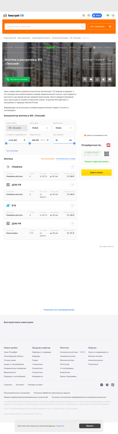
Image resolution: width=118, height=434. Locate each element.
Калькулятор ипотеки (72, 352)
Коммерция (84, 47)
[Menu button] (108, 15)
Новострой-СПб (10, 38)
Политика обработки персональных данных (52, 393)
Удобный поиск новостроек (19, 27)
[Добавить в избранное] (91, 79)
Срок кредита (58, 135)
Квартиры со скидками (41, 352)
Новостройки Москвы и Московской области (23, 414)
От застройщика (66, 368)
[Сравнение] (84, 79)
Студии (35, 360)
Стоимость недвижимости (16, 135)
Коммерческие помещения (15, 368)
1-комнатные (37, 364)
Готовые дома (10, 360)
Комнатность (58, 123)
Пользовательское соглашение (17, 393)
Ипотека (73, 47)
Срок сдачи (34, 123)
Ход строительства (41, 47)
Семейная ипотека (67, 356)
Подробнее (60, 426)
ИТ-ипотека (64, 364)
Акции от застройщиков (14, 364)
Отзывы (108, 47)
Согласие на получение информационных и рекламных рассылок (79, 397)
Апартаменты (37, 376)
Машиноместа (10, 372)
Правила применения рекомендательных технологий (26, 397)
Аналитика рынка (95, 360)
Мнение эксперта (95, 356)
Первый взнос (35, 135)
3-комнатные (37, 372)
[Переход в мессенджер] (112, 385)
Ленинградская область (41, 38)
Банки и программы (68, 376)
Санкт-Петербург (10, 352)
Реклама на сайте (35, 385)
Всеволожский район (60, 38)
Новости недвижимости (98, 352)
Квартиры (21, 47)
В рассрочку (65, 372)
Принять (90, 426)
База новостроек (24, 38)
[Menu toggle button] (113, 15)
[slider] (6, 143)
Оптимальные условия (65, 159)
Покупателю (93, 364)
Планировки (62, 47)
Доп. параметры (97, 26)
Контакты (20, 385)
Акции (99, 47)
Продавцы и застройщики (14, 376)
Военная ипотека (67, 360)
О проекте (8, 385)
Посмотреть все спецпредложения (59, 310)
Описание (9, 47)
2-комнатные (37, 368)
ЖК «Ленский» (75, 38)
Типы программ (12, 151)
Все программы (48, 159)
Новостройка (11, 123)
